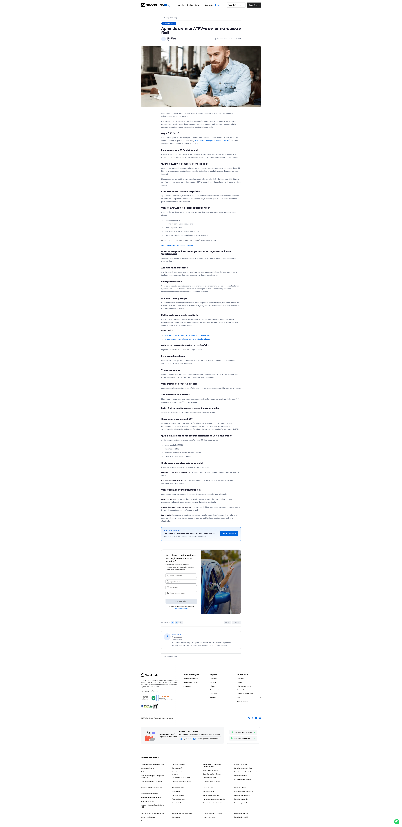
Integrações (187, 686)
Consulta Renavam (240, 776)
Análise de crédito (178, 788)
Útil (228, 622)
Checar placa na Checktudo (181, 778)
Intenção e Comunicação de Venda (152, 813)
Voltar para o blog (170, 18)
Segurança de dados (147, 801)
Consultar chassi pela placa (243, 768)
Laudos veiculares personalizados (214, 799)
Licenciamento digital (241, 799)
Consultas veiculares (190, 679)
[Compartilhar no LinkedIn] (177, 622)
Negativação (176, 817)
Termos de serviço (243, 690)
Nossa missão (215, 690)
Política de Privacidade (181, 608)
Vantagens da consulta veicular (151, 772)
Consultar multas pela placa (212, 774)
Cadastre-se (254, 5)
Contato (240, 682)
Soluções (213, 686)
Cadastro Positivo (146, 821)
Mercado (213, 697)
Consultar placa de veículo (211, 781)
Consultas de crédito (190, 682)
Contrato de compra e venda (212, 813)
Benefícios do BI (177, 768)
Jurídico (198, 5)
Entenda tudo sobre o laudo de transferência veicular (187, 339)
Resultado (213, 694)
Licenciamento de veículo (242, 795)
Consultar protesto (178, 795)
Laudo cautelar (208, 788)
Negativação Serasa (209, 817)
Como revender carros (148, 817)
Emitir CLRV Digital (240, 788)
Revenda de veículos (241, 813)
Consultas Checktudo (179, 764)
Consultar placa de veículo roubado (245, 772)
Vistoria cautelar (208, 791)
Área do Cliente (234, 5)
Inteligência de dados (241, 764)
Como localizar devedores (149, 794)
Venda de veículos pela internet (182, 813)
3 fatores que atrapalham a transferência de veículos (187, 335)
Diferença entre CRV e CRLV (243, 791)
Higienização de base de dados (151, 797)
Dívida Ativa (176, 791)
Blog (217, 5)
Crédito (190, 5)
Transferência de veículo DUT (212, 803)
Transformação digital (210, 770)
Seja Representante (244, 686)
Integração (208, 5)
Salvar (237, 622)
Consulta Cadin (177, 803)
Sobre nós (213, 679)
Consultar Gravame (209, 778)
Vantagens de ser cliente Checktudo (152, 764)
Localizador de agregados (242, 779)
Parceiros (213, 682)
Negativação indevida (241, 817)
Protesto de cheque (178, 799)
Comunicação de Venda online (244, 803)
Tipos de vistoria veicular (211, 795)
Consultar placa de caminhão (181, 781)
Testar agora (228, 533)
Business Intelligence (148, 768)
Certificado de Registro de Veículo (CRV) (212, 140)
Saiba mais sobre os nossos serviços (177, 245)
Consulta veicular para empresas (151, 781)
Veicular (181, 5)
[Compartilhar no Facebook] (172, 622)
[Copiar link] (181, 622)
